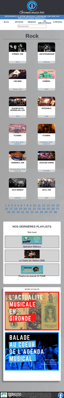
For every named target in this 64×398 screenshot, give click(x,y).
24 (43, 208)
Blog (6, 22)
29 (13, 212)
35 (41, 212)
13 (48, 205)
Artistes (19, 22)
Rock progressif (19, 143)
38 (55, 212)
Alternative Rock (15, 169)
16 (6, 208)
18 (15, 208)
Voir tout (32, 232)
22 (34, 208)
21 (29, 208)
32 (27, 212)
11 (39, 205)
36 (46, 212)
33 (32, 212)
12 (43, 205)
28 (8, 212)
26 (53, 208)
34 (36, 212)
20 (25, 208)
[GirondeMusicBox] (32, 7)
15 (57, 205)
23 (39, 208)
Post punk (46, 170)
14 (53, 205)
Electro (15, 89)
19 (20, 208)
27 (57, 208)
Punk (46, 116)
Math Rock (44, 142)
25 (48, 208)
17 (11, 208)
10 (34, 205)
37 (50, 212)
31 (22, 212)
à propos (57, 22)
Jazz (13, 142)
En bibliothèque (44, 22)
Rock (17, 62)
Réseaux (32, 22)
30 (18, 212)
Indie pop (46, 62)
